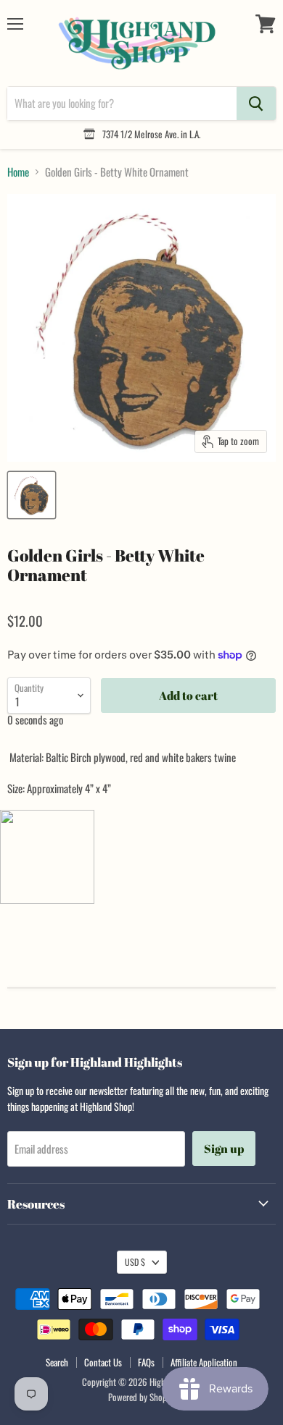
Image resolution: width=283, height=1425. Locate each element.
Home (18, 172)
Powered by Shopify (142, 1397)
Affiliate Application (204, 1362)
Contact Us (103, 1362)
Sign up (224, 1149)
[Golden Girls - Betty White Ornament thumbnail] (31, 495)
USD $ (135, 1262)
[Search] (256, 103)
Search (57, 1362)
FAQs (146, 1362)
